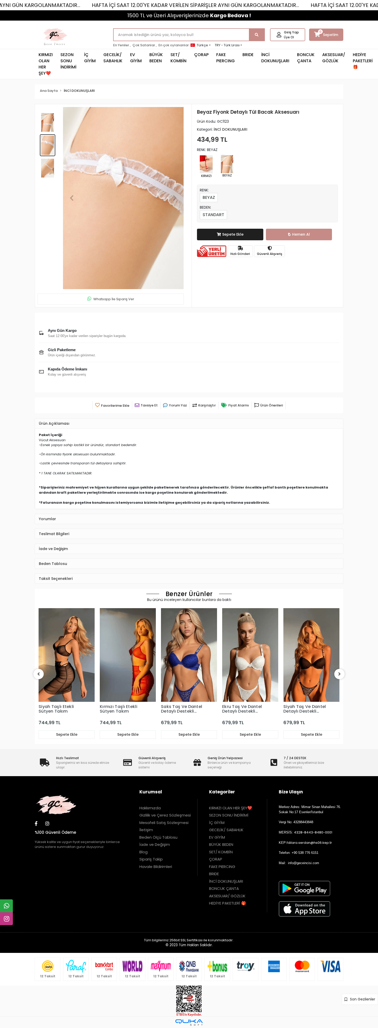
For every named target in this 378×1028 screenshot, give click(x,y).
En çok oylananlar (173, 45)
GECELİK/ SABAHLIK (112, 58)
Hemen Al (301, 234)
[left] (38, 674)
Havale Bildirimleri (155, 866)
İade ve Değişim (154, 844)
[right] (339, 674)
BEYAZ (209, 197)
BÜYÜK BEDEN (156, 58)
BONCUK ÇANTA (305, 58)
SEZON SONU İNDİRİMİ (68, 61)
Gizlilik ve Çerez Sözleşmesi (165, 815)
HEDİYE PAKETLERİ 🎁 (363, 61)
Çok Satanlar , (144, 45)
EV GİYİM (136, 58)
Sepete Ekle (233, 234)
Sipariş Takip (151, 859)
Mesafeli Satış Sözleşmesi (163, 822)
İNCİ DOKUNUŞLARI (275, 58)
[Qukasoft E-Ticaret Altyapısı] (189, 1022)
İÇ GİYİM (90, 58)
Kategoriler (222, 792)
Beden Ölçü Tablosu (158, 837)
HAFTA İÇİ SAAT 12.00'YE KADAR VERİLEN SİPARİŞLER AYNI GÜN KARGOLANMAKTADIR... (195, 5)
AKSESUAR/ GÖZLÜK (333, 58)
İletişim (146, 829)
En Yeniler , (122, 45)
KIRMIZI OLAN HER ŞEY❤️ (46, 64)
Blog (143, 852)
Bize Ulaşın (291, 792)
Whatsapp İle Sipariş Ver (113, 299)
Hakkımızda (150, 808)
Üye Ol (289, 37)
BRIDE (248, 55)
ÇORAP (201, 55)
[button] (72, 198)
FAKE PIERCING (225, 58)
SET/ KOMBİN (178, 58)
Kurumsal (150, 792)
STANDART (213, 215)
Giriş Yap (291, 32)
